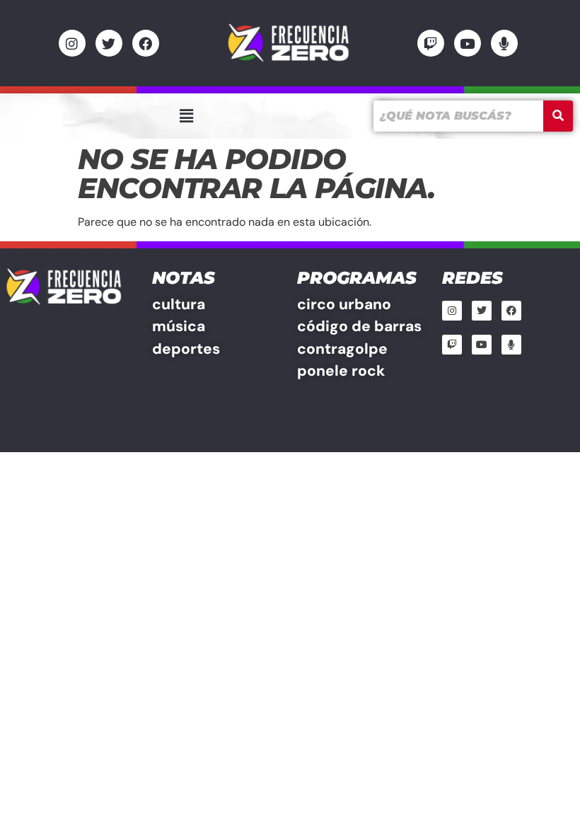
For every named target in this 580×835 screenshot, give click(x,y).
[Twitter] (108, 43)
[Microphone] (504, 43)
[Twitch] (430, 43)
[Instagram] (72, 43)
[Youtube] (467, 43)
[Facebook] (145, 43)
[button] (186, 116)
